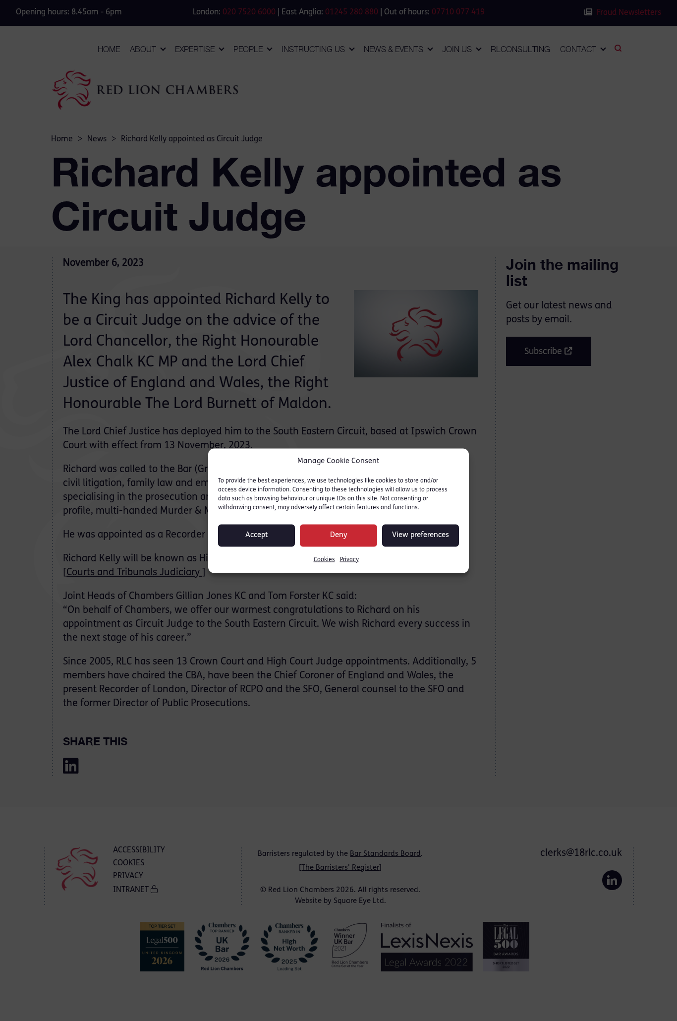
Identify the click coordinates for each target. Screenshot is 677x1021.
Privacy (349, 559)
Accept (256, 535)
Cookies (324, 559)
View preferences (420, 535)
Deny (338, 535)
